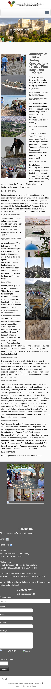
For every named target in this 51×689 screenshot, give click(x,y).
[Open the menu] (47, 12)
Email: (2, 614)
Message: (4, 630)
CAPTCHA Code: (7, 659)
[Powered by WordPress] (42, 682)
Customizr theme (31, 686)
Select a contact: (7, 597)
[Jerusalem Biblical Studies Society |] (25, 4)
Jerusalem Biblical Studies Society (23, 683)
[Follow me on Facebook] (6, 679)
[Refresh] (26, 651)
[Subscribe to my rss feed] (3, 679)
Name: (3, 606)
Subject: (3, 622)
